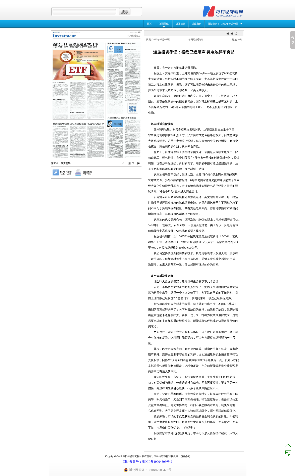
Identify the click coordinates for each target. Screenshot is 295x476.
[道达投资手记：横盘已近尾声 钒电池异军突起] (124, 77)
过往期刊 (196, 23)
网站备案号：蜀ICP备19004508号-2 (147, 461)
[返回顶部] (288, 445)
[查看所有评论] (288, 453)
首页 (149, 23)
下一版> (136, 163)
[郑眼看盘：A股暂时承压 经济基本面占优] (123, 137)
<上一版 (126, 163)
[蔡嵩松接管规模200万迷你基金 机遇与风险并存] (78, 140)
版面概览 (180, 23)
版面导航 (164, 23)
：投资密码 (64, 163)
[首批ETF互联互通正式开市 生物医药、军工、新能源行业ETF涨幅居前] (78, 80)
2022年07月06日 (229, 23)
